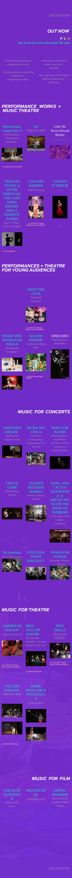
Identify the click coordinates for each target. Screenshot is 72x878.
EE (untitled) (12, 552)
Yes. (36, 126)
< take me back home (59, 14)
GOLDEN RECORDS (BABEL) (36, 487)
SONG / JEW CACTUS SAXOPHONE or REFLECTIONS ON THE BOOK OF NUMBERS (60, 497)
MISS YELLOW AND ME (33, 630)
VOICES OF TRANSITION (12, 794)
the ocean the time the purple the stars (44, 42)
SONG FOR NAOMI (60, 439)
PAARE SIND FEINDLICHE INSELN (12, 340)
